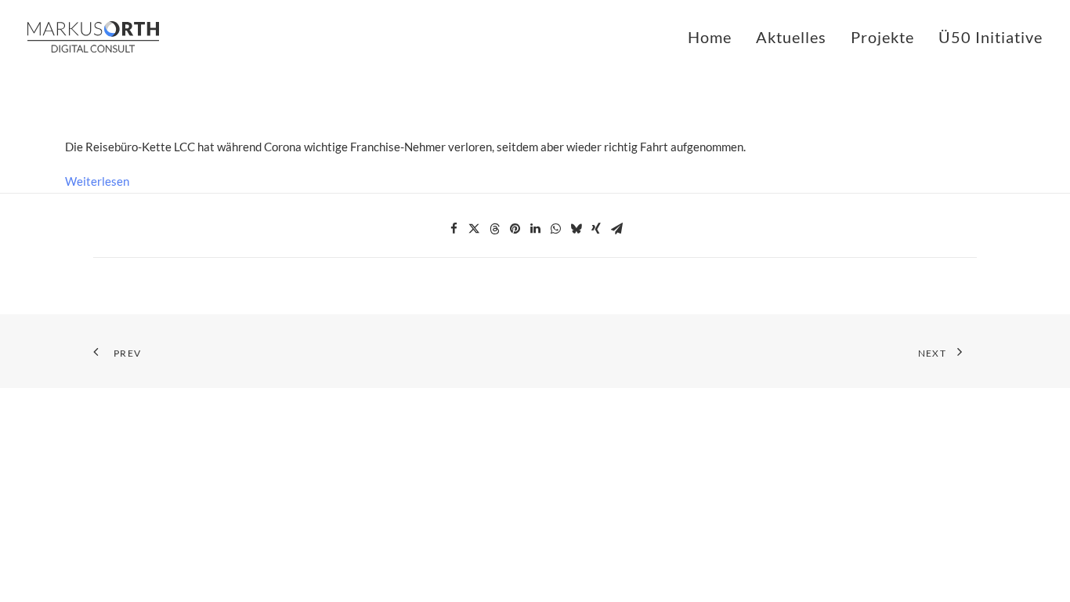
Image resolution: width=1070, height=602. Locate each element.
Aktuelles (791, 36)
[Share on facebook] (453, 228)
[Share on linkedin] (535, 228)
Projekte (882, 36)
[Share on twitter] (474, 228)
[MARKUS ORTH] (93, 37)
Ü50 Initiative (990, 36)
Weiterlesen (97, 181)
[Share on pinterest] (514, 228)
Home (710, 36)
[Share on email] (616, 228)
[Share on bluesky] (575, 228)
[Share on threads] (494, 228)
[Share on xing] (596, 228)
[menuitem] (715, 37)
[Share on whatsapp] (555, 228)
